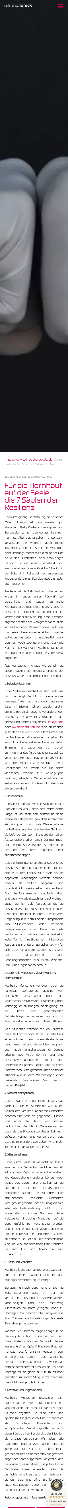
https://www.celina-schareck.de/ (26, 459)
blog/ (51, 459)
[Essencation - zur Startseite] (18, 6)
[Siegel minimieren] (65, 1484)
